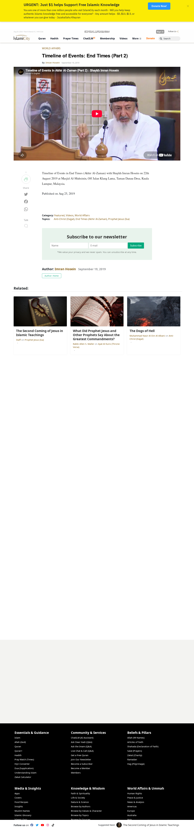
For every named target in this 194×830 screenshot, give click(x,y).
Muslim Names (22, 810)
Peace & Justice (135, 797)
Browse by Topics (80, 815)
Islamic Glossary (23, 815)
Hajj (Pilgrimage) (135, 763)
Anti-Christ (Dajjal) (64, 219)
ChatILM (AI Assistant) (82, 737)
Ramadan (132, 759)
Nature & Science (80, 802)
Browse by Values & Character (86, 810)
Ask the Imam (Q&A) (81, 746)
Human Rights (134, 793)
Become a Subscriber (82, 763)
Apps (17, 793)
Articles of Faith (135, 742)
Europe (131, 810)
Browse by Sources (80, 819)
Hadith (18, 755)
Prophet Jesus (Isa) (119, 219)
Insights (19, 806)
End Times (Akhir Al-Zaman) (91, 219)
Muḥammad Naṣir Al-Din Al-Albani (148, 335)
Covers (18, 797)
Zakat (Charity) (134, 755)
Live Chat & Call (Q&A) (82, 750)
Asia (129, 819)
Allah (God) (20, 742)
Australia (131, 815)
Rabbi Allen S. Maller (84, 343)
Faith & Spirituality (80, 793)
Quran (18, 746)
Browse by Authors (80, 806)
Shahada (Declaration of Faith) (142, 746)
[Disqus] (97, 677)
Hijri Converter (22, 763)
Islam (17, 737)
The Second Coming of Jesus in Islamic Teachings (151, 825)
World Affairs (51, 48)
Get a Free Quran (79, 755)
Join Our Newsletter (81, 759)
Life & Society (78, 797)
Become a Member (80, 768)
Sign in (160, 31)
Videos (70, 215)
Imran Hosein (65, 269)
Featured (59, 215)
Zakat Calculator (23, 777)
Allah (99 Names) (135, 737)
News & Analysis (135, 802)
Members (76, 772)
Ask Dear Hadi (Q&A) (81, 742)
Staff (18, 339)
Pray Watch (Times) (24, 759)
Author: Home (52, 275)
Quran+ (18, 750)
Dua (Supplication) (24, 768)
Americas (132, 806)
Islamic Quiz (21, 819)
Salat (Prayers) (134, 750)
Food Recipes (21, 802)
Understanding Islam (25, 772)
